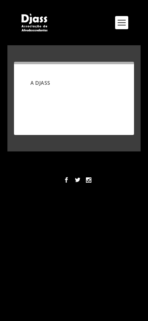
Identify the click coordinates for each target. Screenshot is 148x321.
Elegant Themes (73, 161)
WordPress (74, 168)
